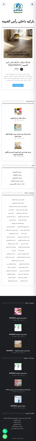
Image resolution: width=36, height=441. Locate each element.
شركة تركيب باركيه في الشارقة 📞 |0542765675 (18, 350)
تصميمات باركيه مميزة (11, 247)
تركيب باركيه (24, 233)
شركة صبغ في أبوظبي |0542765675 (18, 318)
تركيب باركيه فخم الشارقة (24, 240)
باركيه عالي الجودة (23, 220)
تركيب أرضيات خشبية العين (12, 230)
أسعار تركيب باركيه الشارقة (18, 199)
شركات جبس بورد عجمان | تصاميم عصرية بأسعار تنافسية (17, 418)
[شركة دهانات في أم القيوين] (18, 111)
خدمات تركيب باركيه (10, 257)
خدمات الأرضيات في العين (23, 253)
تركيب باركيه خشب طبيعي (23, 237)
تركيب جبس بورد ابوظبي (13, 243)
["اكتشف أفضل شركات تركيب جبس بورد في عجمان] (18, 7)
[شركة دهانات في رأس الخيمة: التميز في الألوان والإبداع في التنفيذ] (18, 145)
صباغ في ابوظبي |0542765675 (18, 406)
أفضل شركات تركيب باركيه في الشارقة (17, 206)
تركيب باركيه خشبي (10, 237)
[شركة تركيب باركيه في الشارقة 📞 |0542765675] (18, 344)
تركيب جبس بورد (24, 243)
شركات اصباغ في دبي (11, 264)
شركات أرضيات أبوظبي (24, 264)
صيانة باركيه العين (24, 281)
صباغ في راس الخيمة (22, 277)
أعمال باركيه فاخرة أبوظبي (18, 203)
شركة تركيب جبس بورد (24, 270)
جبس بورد (14, 250)
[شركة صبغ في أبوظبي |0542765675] (18, 311)
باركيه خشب (11, 210)
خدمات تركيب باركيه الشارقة (18, 260)
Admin (17, 68)
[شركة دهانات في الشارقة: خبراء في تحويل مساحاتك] (18, 382)
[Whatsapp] (5, 436)
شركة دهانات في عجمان (23, 274)
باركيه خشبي (11, 213)
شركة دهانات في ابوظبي (11, 270)
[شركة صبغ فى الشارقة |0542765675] (18, 327)
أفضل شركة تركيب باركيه (21, 210)
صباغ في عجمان (11, 277)
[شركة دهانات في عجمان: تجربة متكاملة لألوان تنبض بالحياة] (18, 127)
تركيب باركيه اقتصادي (13, 233)
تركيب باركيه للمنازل (10, 240)
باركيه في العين (12, 220)
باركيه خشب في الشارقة (22, 213)
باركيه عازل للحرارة (11, 216)
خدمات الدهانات (17, 175)
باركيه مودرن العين (11, 226)
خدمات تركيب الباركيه (17, 181)
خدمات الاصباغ (17, 172)
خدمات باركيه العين (11, 253)
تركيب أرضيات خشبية (25, 230)
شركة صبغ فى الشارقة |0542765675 (18, 334)
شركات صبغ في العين (23, 267)
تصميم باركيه (21, 250)
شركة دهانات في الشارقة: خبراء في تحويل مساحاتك (18, 389)
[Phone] (5, 431)
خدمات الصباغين (17, 178)
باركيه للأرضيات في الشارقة (18, 223)
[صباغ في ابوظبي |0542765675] (18, 399)
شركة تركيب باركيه (12, 267)
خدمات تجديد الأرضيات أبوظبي (23, 257)
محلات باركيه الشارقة (12, 281)
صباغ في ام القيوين (11, 274)
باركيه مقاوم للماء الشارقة (23, 226)
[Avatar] (21, 69)
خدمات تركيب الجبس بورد (17, 184)
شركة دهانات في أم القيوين (18, 118)
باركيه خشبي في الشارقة (23, 216)
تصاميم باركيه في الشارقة (24, 247)
